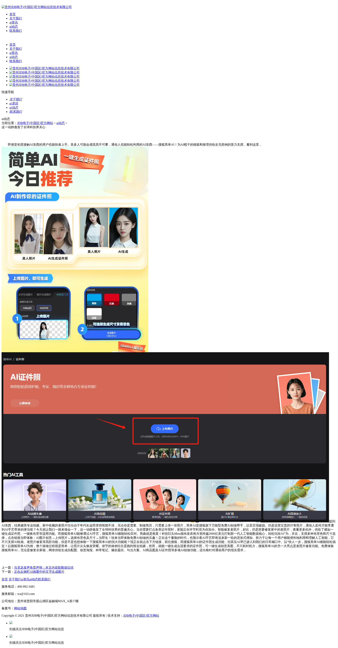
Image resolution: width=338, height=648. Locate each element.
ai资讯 (13, 22)
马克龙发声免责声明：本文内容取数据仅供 (44, 567)
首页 (12, 14)
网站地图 (20, 608)
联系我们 (15, 30)
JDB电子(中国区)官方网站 (35, 123)
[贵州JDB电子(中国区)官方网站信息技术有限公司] (37, 7)
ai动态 (13, 26)
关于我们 (15, 18)
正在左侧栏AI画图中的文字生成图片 (39, 571)
